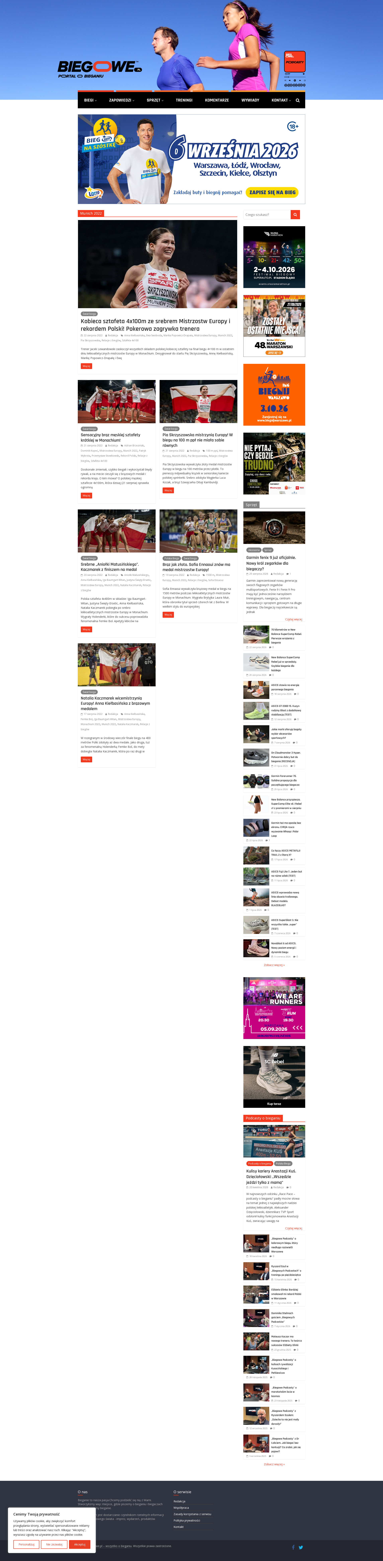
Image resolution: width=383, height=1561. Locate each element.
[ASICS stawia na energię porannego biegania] (256, 683)
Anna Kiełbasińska (134, 335)
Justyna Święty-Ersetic (139, 580)
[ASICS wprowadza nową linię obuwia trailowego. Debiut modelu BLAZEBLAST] (256, 890)
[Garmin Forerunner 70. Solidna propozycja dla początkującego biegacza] (256, 774)
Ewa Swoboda (154, 335)
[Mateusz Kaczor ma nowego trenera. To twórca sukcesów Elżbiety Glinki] (256, 1334)
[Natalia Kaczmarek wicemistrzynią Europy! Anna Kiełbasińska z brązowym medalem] (117, 645)
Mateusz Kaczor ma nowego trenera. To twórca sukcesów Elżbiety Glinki (286, 1341)
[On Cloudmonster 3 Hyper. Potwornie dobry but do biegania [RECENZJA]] (256, 751)
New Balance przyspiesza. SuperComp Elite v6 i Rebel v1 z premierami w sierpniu (286, 804)
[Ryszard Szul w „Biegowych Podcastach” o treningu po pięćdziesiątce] (256, 1264)
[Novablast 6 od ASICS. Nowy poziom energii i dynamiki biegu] (256, 941)
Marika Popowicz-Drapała (178, 335)
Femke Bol (87, 719)
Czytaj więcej (293, 619)
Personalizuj (26, 1544)
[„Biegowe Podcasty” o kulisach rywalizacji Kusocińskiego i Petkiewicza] (256, 1358)
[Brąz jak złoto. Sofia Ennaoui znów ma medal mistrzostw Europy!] (198, 512)
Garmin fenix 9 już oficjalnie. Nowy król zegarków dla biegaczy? (271, 563)
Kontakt (280, 100)
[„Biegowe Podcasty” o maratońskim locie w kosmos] (256, 1385)
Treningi (184, 100)
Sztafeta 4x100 (130, 340)
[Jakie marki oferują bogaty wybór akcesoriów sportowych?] (256, 727)
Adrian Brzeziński (134, 445)
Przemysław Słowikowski (105, 455)
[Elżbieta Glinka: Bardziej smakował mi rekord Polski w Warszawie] (256, 1288)
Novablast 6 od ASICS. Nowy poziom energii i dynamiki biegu (283, 947)
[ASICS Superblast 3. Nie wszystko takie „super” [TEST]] (256, 918)
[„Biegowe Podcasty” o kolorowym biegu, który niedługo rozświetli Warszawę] (256, 1236)
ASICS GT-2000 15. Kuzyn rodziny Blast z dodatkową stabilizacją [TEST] (286, 710)
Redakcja (113, 335)
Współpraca (181, 1508)
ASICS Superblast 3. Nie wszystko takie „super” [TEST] (284, 924)
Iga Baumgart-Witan (114, 580)
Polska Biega (172, 558)
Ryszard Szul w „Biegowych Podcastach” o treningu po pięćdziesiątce (286, 1270)
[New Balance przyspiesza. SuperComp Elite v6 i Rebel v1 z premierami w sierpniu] (256, 797)
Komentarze (217, 100)
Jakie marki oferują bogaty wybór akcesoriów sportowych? (286, 733)
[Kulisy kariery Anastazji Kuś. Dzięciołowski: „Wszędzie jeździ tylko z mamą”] (274, 1127)
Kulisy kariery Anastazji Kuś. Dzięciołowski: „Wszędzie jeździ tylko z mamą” (271, 1177)
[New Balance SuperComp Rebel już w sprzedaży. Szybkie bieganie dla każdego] (256, 655)
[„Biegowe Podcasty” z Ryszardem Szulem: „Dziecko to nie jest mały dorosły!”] (256, 1409)
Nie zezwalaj (54, 1544)
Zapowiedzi (120, 100)
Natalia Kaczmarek (130, 585)
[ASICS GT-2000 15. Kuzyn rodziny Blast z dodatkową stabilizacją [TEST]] (256, 704)
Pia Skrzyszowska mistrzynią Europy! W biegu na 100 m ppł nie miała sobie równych (198, 440)
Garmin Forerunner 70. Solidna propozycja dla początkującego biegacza (285, 780)
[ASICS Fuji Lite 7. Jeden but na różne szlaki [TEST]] (256, 869)
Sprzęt (153, 100)
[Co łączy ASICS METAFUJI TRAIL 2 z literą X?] (256, 849)
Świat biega (89, 314)
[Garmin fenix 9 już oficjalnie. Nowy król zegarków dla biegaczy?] (274, 513)
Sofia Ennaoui (215, 580)
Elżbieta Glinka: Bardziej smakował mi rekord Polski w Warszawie (286, 1294)
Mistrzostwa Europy (205, 335)
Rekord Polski (128, 455)
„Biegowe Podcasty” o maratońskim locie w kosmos (284, 1392)
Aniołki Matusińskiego (136, 575)
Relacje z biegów (111, 340)
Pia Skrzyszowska (90, 340)
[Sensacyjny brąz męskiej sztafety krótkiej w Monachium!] (117, 382)
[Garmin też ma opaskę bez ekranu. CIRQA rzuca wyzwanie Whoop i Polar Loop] (256, 821)
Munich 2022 (225, 335)
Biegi (89, 100)
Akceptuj (79, 1544)
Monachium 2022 (90, 724)
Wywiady (250, 100)
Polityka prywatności (187, 1520)
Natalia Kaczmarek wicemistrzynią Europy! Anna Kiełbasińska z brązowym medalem (115, 703)
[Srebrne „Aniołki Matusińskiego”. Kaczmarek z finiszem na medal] (117, 512)
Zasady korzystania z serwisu (192, 1514)
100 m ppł (211, 450)
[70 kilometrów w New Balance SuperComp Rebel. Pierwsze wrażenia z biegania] (256, 628)
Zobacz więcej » (274, 965)
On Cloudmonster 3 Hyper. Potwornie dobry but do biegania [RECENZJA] (286, 757)
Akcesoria (254, 550)
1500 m (210, 575)
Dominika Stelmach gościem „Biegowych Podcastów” (283, 1317)
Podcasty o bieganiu (263, 1118)
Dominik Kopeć (89, 450)
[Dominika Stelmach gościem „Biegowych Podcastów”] (256, 1311)
